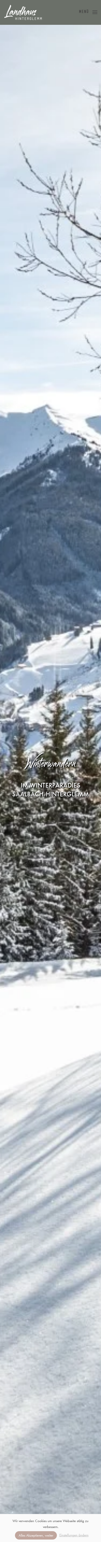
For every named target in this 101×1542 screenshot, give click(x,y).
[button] (88, 12)
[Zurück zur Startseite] (23, 12)
